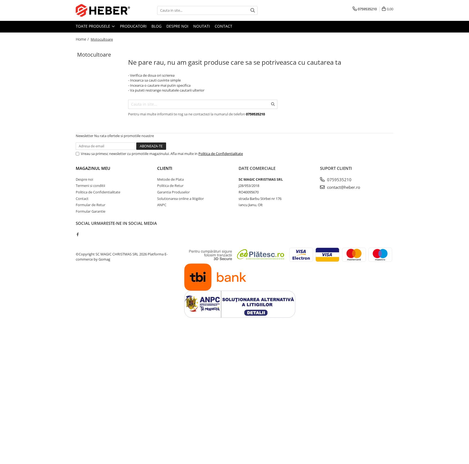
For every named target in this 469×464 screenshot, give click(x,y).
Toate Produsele (93, 26)
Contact (223, 26)
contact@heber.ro (343, 187)
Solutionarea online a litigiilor (180, 198)
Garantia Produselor (173, 192)
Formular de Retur (90, 204)
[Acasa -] (103, 10)
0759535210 (338, 179)
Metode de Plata (170, 179)
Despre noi (177, 26)
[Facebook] (77, 234)
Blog (156, 26)
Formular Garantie (90, 211)
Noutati (201, 26)
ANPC (161, 204)
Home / (83, 39)
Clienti (164, 168)
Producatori (133, 26)
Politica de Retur (170, 185)
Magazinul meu (93, 168)
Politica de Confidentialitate (220, 153)
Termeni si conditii (90, 185)
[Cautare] (253, 10)
